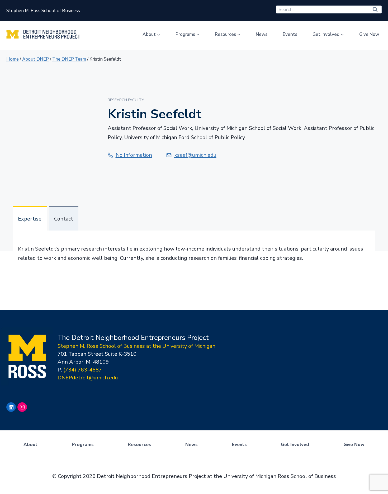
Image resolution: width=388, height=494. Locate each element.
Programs (83, 445)
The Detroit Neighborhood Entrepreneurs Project (133, 337)
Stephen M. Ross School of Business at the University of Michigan (136, 346)
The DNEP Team (69, 59)
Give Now (369, 34)
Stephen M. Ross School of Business (43, 11)
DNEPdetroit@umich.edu (88, 377)
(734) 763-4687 (82, 369)
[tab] (30, 218)
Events (290, 34)
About (30, 445)
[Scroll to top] (382, 475)
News (261, 34)
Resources (139, 445)
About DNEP (35, 59)
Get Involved (295, 445)
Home (12, 59)
